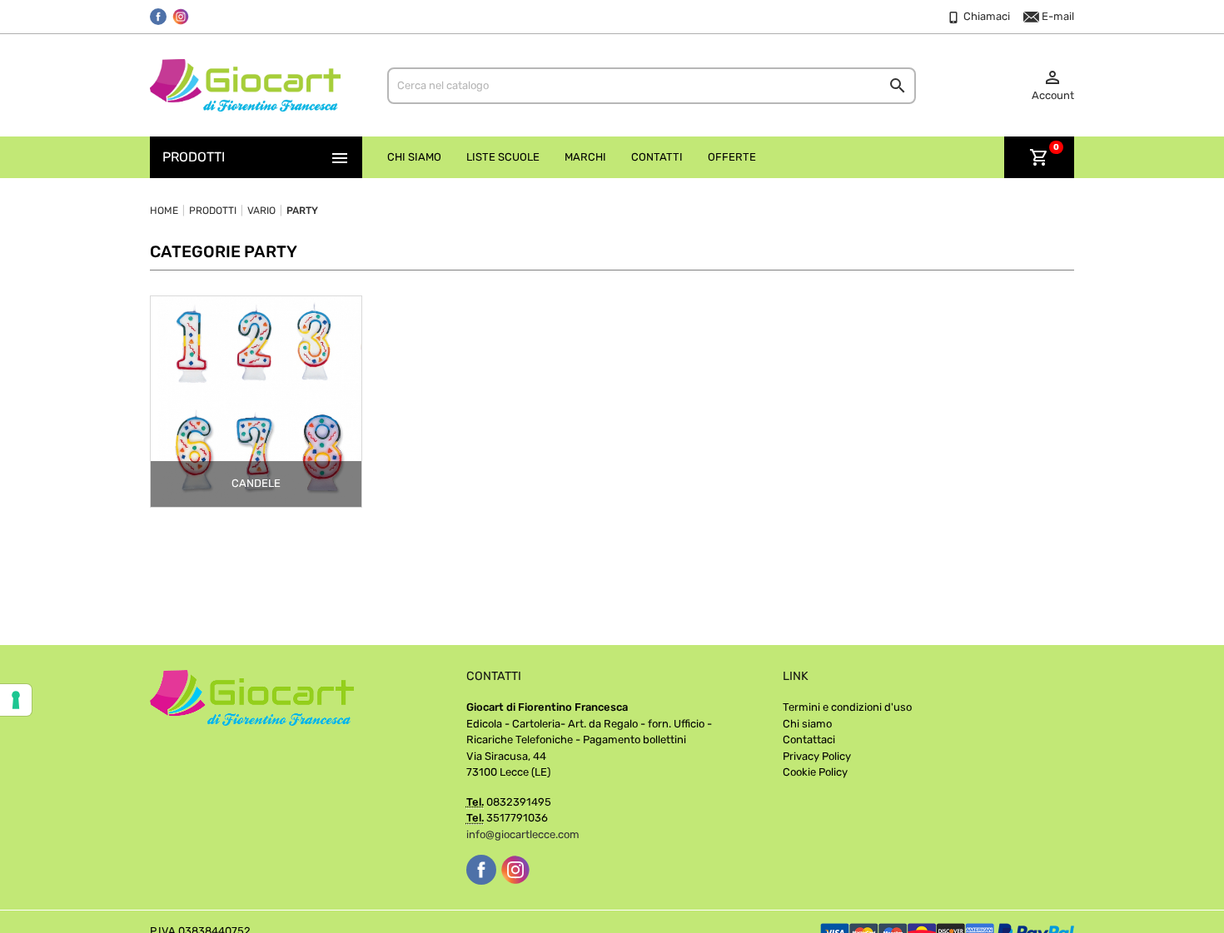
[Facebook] (158, 16)
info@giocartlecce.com (523, 834)
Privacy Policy (817, 756)
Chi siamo (807, 723)
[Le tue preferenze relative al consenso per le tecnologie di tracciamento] (16, 700)
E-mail (1056, 16)
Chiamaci (985, 16)
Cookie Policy (815, 772)
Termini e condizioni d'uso (847, 707)
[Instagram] (180, 16)
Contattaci (809, 739)
